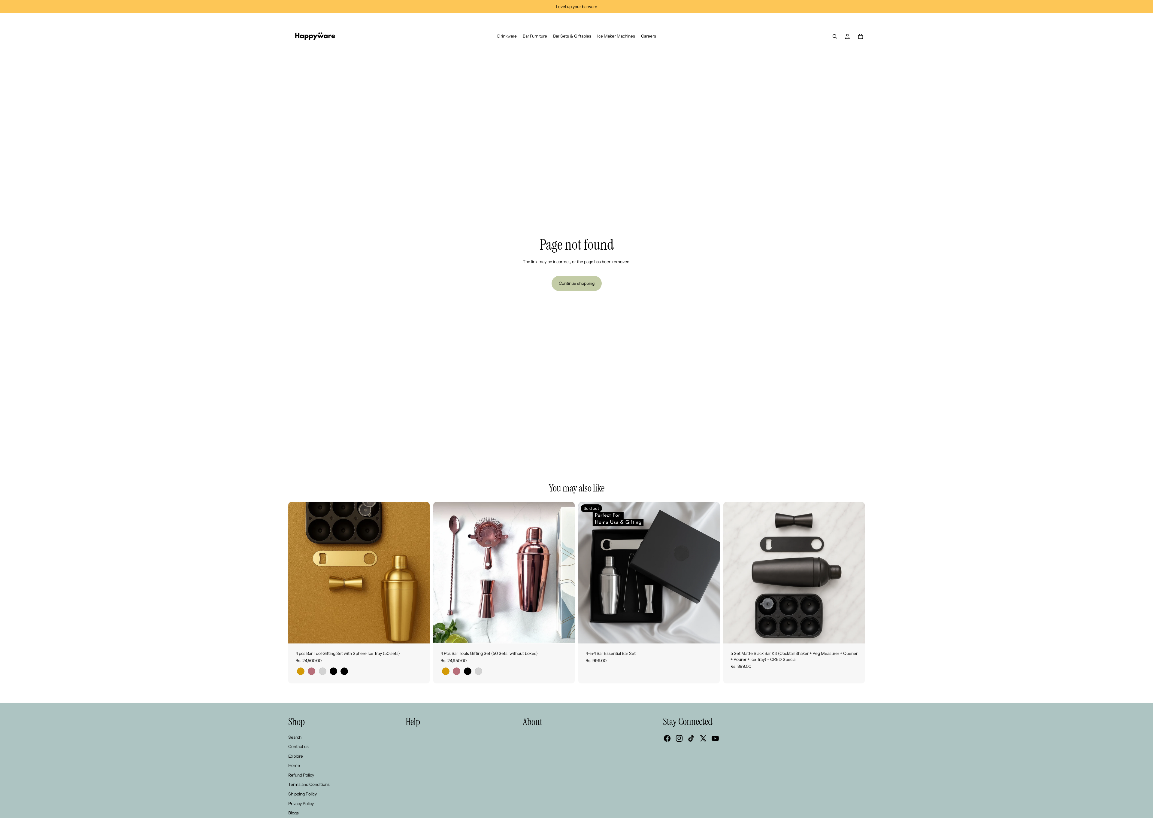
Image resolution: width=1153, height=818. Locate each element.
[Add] (855, 634)
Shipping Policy (302, 794)
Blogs (293, 813)
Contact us (298, 746)
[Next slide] (711, 572)
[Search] (834, 36)
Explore (295, 756)
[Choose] (420, 634)
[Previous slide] (587, 572)
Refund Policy (301, 775)
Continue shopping (577, 283)
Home (294, 765)
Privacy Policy (301, 803)
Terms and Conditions (309, 784)
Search (294, 737)
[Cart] (860, 36)
